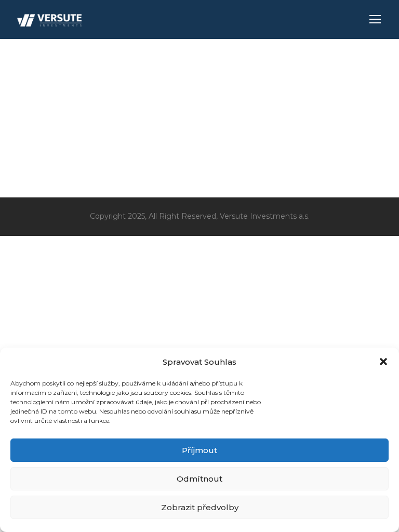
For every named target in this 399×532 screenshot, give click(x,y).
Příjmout (199, 450)
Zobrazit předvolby (199, 507)
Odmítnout (199, 479)
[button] (383, 361)
